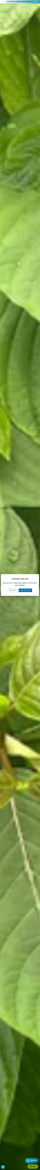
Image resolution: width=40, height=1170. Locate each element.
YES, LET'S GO (25, 590)
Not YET (13, 590)
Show (3, 1167)
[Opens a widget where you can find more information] (32, 1166)
